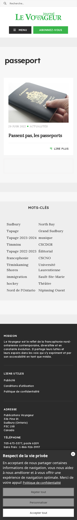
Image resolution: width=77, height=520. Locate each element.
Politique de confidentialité (42, 483)
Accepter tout (38, 513)
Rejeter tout (38, 492)
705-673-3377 (13, 443)
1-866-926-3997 (29, 447)
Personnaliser (38, 502)
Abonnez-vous (50, 30)
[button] (20, 30)
